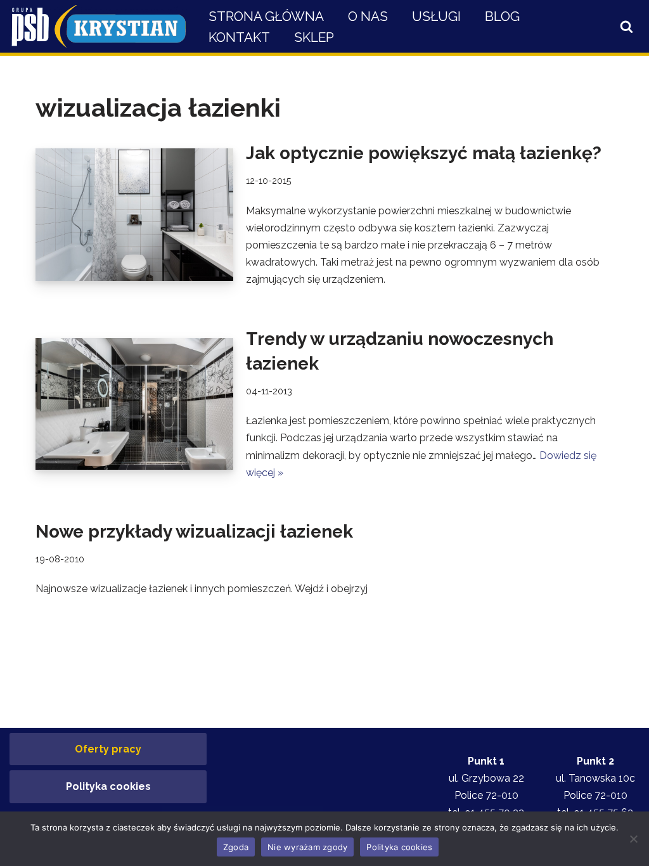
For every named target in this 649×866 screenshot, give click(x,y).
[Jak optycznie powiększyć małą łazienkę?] (134, 214)
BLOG (502, 16)
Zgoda (235, 847)
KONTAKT (239, 37)
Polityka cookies (108, 786)
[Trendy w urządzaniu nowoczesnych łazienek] (134, 404)
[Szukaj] (626, 26)
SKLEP (314, 37)
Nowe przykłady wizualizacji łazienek (194, 531)
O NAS (368, 16)
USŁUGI (436, 16)
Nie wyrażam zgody (307, 847)
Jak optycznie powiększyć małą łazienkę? (423, 153)
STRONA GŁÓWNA (266, 16)
